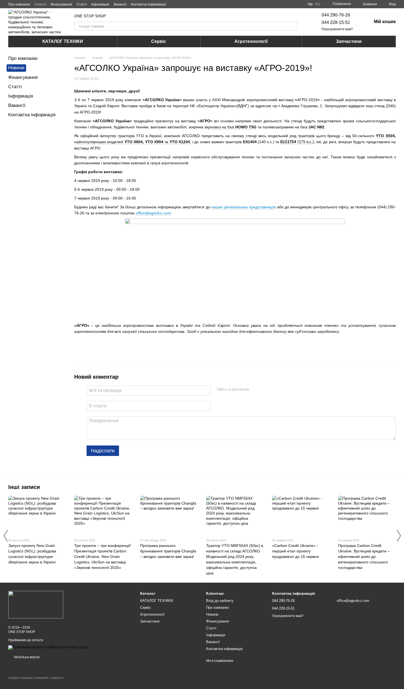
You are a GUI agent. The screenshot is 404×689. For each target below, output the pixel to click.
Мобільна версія (26, 657)
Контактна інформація (148, 4)
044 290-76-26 (336, 15)
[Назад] (5, 536)
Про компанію (19, 4)
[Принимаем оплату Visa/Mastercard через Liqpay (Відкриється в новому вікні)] (48, 647)
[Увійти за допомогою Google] (264, 389)
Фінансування (61, 4)
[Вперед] (398, 536)
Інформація (100, 4)
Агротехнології (251, 41)
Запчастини (349, 41)
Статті (82, 4)
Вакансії (120, 4)
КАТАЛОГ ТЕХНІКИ (62, 41)
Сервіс (158, 41)
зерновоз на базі (230, 127)
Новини (40, 4)
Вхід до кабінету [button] (220, 601)
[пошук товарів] (293, 26)
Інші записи (24, 487)
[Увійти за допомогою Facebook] (255, 389)
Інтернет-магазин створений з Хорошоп (35, 677)
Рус (317, 4)
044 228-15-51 (336, 22)
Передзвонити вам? (337, 29)
